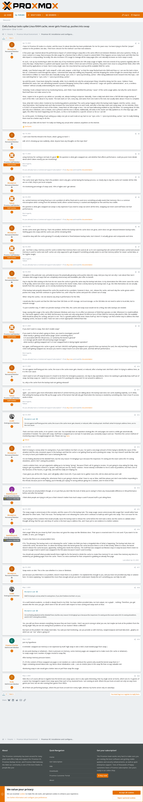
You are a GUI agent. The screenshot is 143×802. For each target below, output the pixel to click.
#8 (139, 272)
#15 (138, 509)
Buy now (70, 170)
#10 (138, 366)
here (67, 436)
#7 (139, 247)
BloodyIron (7, 29)
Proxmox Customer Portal (59, 775)
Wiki (51, 766)
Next (11, 38)
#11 (138, 390)
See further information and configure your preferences (27, 797)
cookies (22, 794)
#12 (138, 415)
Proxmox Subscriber (13, 499)
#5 (139, 197)
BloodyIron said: (29, 419)
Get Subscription (55, 762)
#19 (138, 639)
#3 (139, 154)
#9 (139, 326)
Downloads (53, 771)
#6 (139, 227)
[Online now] (12, 492)
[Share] (135, 43)
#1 (139, 43)
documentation (87, 170)
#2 (139, 134)
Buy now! (103, 776)
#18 (138, 588)
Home (51, 757)
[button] (42, 15)
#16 (138, 529)
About (51, 780)
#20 (138, 676)
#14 (138, 488)
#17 (138, 567)
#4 (139, 177)
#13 (138, 447)
